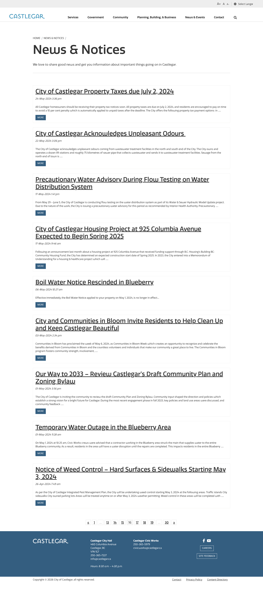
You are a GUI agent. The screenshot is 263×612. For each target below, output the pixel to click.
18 (144, 522)
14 (115, 522)
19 (152, 522)
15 (122, 522)
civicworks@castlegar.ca (147, 548)
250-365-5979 (141, 544)
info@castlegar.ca (101, 559)
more (40, 117)
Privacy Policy (194, 579)
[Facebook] (204, 541)
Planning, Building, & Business (157, 17)
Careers (207, 548)
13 (107, 522)
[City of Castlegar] (27, 17)
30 (167, 522)
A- (228, 4)
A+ (219, 4)
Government (96, 17)
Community (121, 17)
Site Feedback (207, 556)
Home (36, 38)
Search (233, 15)
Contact (219, 17)
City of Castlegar (63, 579)
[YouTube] (209, 541)
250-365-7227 (99, 555)
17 (137, 522)
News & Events (195, 17)
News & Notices (54, 38)
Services (73, 17)
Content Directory (217, 579)
